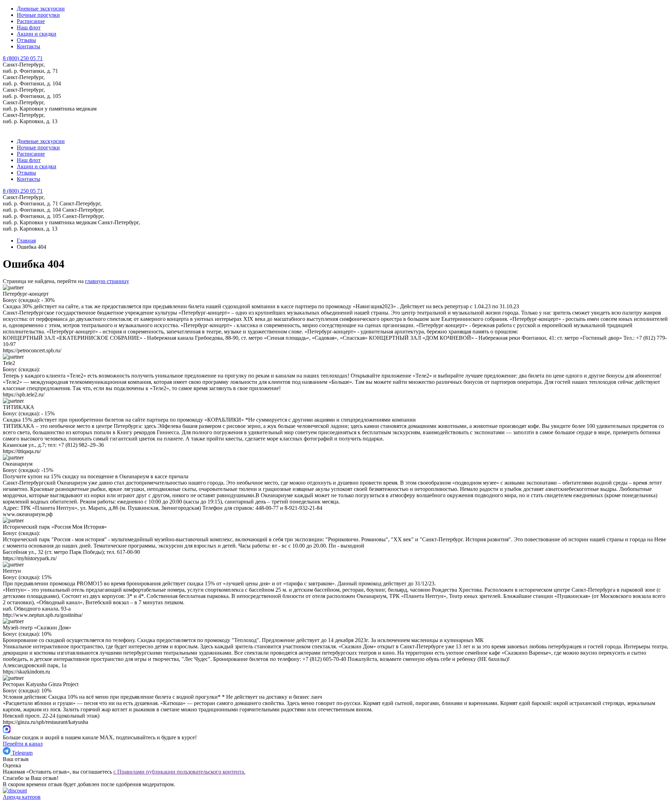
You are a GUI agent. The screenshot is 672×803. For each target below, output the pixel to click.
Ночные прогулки (38, 15)
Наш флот (29, 27)
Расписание (31, 21)
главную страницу (107, 281)
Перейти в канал (23, 744)
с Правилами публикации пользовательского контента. (179, 772)
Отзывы (26, 40)
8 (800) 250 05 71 (23, 191)
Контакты (28, 46)
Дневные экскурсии (41, 9)
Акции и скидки (36, 34)
